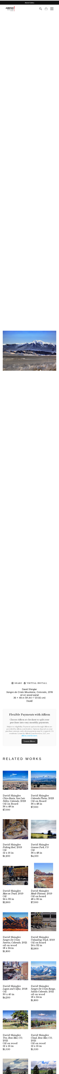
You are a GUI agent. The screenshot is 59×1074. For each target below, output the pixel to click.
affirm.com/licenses (29, 736)
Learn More (29, 741)
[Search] (40, 8)
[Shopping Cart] (46, 8)
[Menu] (52, 8)
